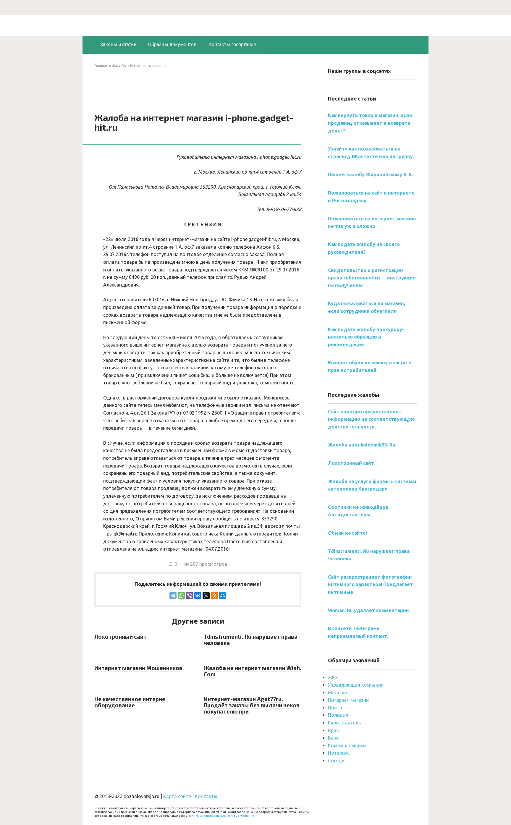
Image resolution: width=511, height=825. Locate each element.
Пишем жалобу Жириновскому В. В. (370, 174)
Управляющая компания (356, 685)
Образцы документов (172, 44)
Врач (333, 730)
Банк (333, 737)
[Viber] (189, 595)
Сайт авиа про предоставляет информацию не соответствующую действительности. (371, 419)
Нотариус (339, 753)
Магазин (337, 692)
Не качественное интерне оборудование (129, 701)
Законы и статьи (118, 44)
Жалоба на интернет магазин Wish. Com (252, 670)
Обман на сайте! (347, 533)
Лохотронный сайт (120, 636)
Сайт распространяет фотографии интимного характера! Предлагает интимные (370, 584)
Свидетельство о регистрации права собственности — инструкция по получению (372, 278)
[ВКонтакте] (197, 595)
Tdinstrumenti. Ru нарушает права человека (250, 639)
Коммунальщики (347, 745)
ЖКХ (333, 677)
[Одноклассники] (214, 595)
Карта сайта (177, 796)
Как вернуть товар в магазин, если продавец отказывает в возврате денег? (370, 123)
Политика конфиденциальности (211, 815)
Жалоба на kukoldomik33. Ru (361, 444)
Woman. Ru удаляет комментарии (368, 610)
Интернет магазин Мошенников (138, 667)
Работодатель (344, 722)
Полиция (338, 715)
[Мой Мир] (222, 595)
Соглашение (245, 815)
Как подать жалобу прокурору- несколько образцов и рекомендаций (366, 337)
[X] (206, 595)
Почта (335, 707)
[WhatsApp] (181, 595)
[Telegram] (173, 595)
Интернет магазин (348, 700)
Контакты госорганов (232, 44)
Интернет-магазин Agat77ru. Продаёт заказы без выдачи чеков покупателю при (252, 705)
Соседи (336, 760)
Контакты (206, 796)
